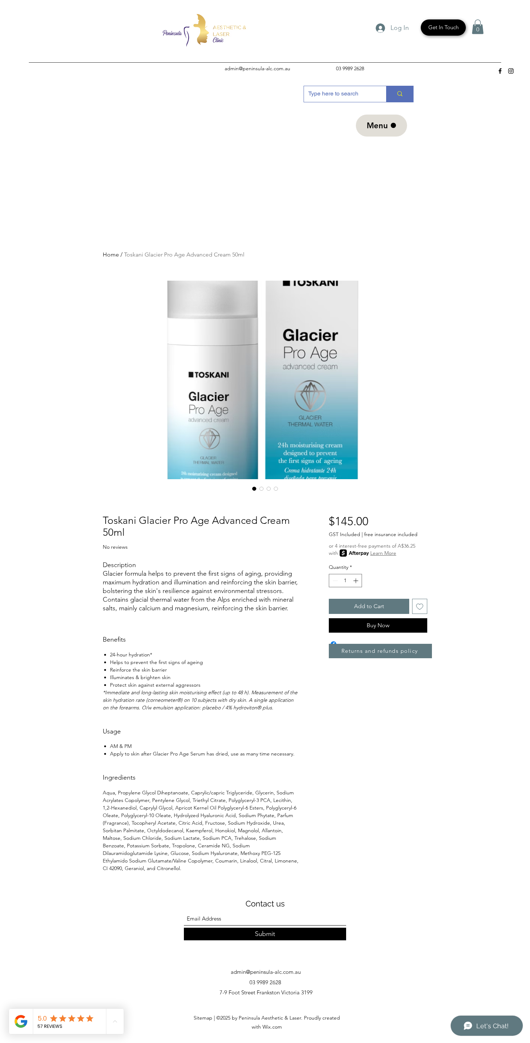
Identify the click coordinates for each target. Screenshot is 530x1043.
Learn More (383, 553)
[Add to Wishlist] (419, 606)
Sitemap (204, 1018)
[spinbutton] (345, 580)
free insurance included (391, 534)
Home (111, 254)
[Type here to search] (399, 94)
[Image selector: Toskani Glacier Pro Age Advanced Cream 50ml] (254, 488)
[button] (478, 26)
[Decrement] (334, 580)
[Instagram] (510, 71)
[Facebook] (500, 71)
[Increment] (356, 580)
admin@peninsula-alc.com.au (257, 68)
